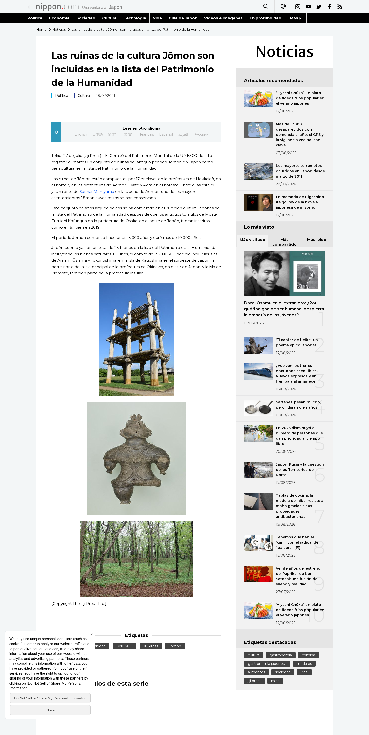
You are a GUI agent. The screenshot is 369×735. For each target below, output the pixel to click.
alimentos (256, 672)
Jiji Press (150, 646)
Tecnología (135, 18)
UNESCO (124, 646)
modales (304, 663)
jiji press (254, 681)
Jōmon (175, 646)
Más (294, 18)
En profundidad (265, 18)
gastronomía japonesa (267, 663)
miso (275, 681)
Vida (157, 18)
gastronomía (281, 655)
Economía (59, 18)
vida (304, 672)
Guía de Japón (183, 18)
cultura (254, 655)
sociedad (283, 672)
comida (308, 655)
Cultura (109, 18)
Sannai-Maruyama (97, 191)
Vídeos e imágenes (223, 18)
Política (34, 18)
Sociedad (85, 18)
